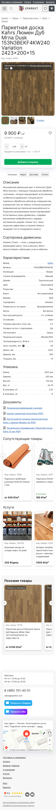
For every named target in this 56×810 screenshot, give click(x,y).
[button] (3, 456)
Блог (5, 783)
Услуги (6, 773)
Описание (12, 174)
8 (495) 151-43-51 (17, 690)
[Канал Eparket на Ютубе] (32, 794)
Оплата (27, 2)
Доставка (34, 174)
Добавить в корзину (28, 162)
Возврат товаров (11, 765)
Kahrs (50, 263)
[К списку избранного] (45, 8)
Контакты (50, 2)
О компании (38, 2)
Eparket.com (28, 8)
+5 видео (40, 120)
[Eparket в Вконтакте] (27, 794)
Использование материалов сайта (18, 802)
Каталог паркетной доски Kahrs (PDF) (25, 413)
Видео (23, 174)
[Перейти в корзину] (52, 8)
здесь (40, 726)
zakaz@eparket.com (13, 695)
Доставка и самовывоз (11, 2)
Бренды (7, 787)
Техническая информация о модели (24, 408)
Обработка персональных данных (18, 805)
